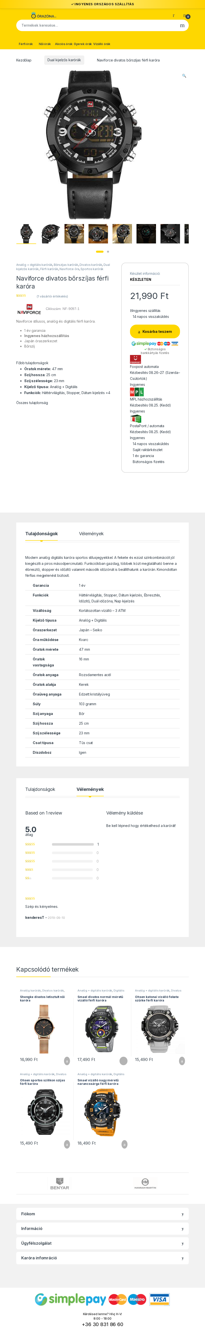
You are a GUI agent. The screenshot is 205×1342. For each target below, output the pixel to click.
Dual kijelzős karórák (64, 60)
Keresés (182, 25)
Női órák (45, 44)
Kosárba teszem (157, 331)
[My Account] (175, 15)
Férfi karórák (49, 269)
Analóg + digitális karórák (34, 265)
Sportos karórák (92, 269)
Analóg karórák (30, 990)
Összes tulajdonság (32, 403)
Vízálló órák (101, 44)
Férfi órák (26, 44)
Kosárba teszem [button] (63, 1061)
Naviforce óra (69, 269)
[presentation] (187, 1184)
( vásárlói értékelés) (52, 296)
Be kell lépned (118, 825)
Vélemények (91, 533)
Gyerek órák (83, 44)
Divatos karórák (91, 265)
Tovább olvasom (121, 1061)
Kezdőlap (24, 60)
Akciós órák (63, 44)
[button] (184, 76)
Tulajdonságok (41, 533)
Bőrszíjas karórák (66, 265)
